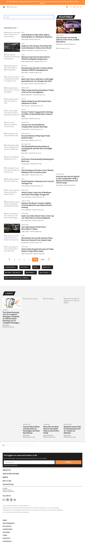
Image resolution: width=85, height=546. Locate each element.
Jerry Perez (67, 435)
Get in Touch (8, 484)
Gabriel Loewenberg (27, 50)
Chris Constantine (26, 253)
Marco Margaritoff (27, 61)
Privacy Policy (23, 1)
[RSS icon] (15, 500)
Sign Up (68, 462)
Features (6, 532)
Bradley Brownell (27, 94)
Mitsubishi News (26, 144)
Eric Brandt (25, 242)
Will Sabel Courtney (27, 83)
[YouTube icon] (4, 500)
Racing (23, 99)
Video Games (25, 224)
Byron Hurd (59, 44)
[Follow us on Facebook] (77, 7)
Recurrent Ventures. (12, 505)
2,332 (42, 259)
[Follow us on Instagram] (74, 7)
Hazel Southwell (48, 435)
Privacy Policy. (14, 465)
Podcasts (6, 538)
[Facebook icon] (11, 500)
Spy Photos (7, 526)
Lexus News (24, 246)
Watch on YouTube (11, 474)
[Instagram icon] (7, 500)
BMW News (24, 65)
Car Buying (46, 424)
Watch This (24, 213)
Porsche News (25, 88)
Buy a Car (7, 481)
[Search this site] (67, 7)
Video (5, 535)
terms (54, 510)
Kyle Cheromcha (26, 197)
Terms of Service (7, 465)
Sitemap (5, 488)
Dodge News (24, 190)
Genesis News (25, 122)
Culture (5, 310)
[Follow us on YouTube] (71, 7)
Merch (5, 477)
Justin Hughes (25, 105)
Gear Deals (7, 541)
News (22, 32)
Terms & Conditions (8, 491)
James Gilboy (25, 175)
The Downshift (9, 523)
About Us (7, 470)
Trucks (23, 109)
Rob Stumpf (24, 39)
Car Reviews (7, 529)
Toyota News (26, 424)
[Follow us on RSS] (80, 7)
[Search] (52, 17)
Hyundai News (68, 424)
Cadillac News (25, 200)
